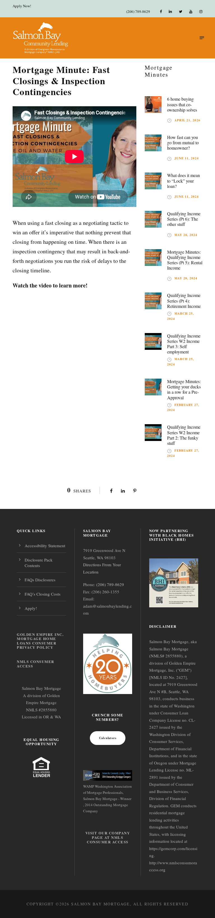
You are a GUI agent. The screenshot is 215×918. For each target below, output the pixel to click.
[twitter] (180, 11)
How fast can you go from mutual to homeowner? (183, 142)
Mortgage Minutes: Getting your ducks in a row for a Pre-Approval (184, 389)
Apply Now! (22, 5)
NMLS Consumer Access (35, 664)
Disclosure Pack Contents (39, 562)
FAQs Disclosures (40, 579)
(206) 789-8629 (138, 11)
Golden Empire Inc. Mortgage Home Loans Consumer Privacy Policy (40, 641)
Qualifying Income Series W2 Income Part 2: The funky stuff (183, 435)
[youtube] (190, 11)
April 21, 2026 (187, 120)
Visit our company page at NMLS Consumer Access (107, 837)
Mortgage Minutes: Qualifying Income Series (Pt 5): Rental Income (184, 260)
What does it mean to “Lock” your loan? (183, 180)
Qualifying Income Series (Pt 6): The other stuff (183, 219)
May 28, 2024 (185, 235)
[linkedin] (170, 11)
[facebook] (161, 11)
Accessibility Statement (45, 545)
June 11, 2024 (186, 158)
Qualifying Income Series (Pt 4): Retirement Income (184, 300)
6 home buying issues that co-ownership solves (182, 104)
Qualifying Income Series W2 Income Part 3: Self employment (183, 344)
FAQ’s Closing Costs (42, 594)
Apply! (31, 608)
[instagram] (200, 11)
